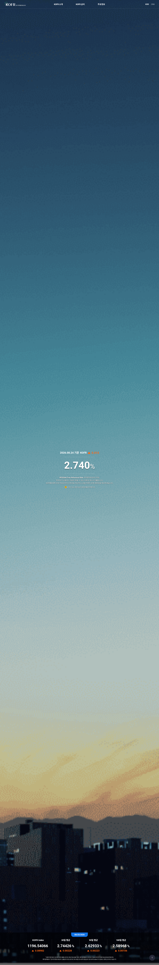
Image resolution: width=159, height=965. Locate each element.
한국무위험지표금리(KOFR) (15, 4)
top (152, 958)
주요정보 (101, 4)
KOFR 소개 (58, 4)
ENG (153, 4)
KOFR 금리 (80, 4)
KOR (147, 4)
